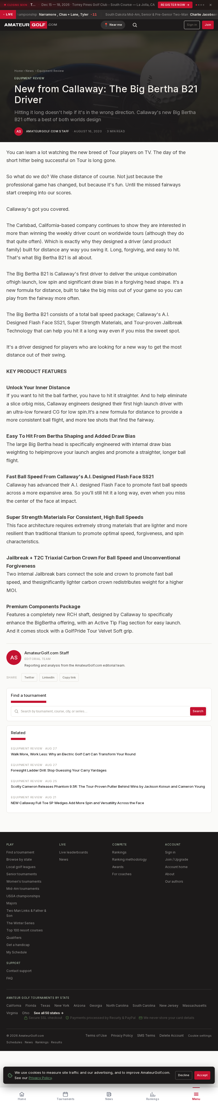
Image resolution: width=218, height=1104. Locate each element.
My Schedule (16, 952)
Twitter (29, 677)
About (169, 874)
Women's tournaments (23, 881)
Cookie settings (200, 1035)
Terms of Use (96, 1035)
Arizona (79, 1005)
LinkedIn (48, 677)
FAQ (9, 978)
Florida (31, 1005)
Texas (45, 1005)
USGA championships (23, 896)
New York (61, 1005)
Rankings (119, 852)
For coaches (122, 874)
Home (18, 71)
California (13, 1005)
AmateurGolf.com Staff (47, 131)
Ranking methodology (129, 859)
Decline (183, 1075)
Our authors (174, 881)
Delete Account (172, 1035)
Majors (11, 903)
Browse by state (19, 859)
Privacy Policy (122, 1035)
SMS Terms (146, 1035)
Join (208, 25)
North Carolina (117, 1005)
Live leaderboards (73, 852)
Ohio (26, 1013)
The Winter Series (20, 923)
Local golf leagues (21, 867)
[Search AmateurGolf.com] (134, 25)
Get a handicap (18, 945)
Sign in (192, 25)
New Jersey (169, 1005)
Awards (118, 867)
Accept (202, 1075)
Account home (176, 867)
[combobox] (109, 711)
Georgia (96, 1005)
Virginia (12, 1013)
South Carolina (144, 1005)
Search (198, 711)
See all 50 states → (49, 1013)
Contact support (19, 971)
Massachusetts (195, 1005)
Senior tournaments (21, 874)
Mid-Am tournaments (22, 889)
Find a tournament (20, 852)
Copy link (69, 677)
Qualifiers (14, 938)
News (30, 71)
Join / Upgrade (176, 859)
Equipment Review (50, 71)
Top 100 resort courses (24, 930)
